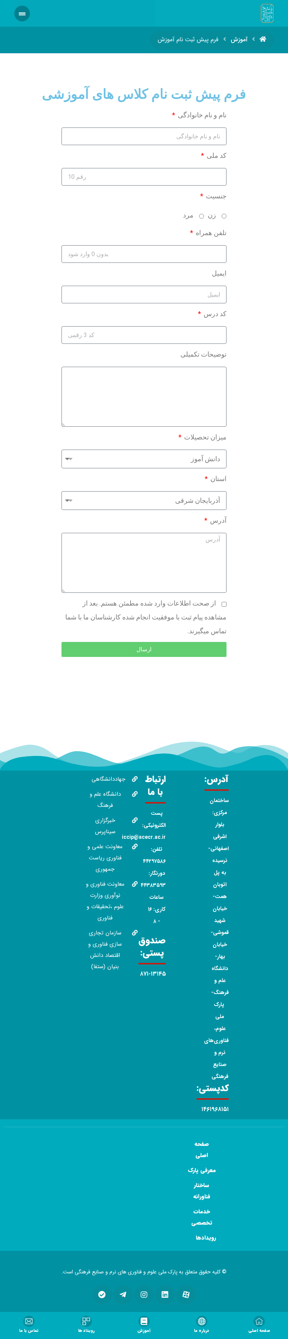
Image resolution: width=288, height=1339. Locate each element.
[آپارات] (186, 1295)
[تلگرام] (123, 1295)
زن (212, 215)
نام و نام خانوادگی (201, 115)
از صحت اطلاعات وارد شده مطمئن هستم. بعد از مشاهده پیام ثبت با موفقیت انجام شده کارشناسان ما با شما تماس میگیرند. (145, 617)
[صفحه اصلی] (263, 39)
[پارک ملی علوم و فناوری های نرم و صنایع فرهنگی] (267, 13)
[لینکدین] (165, 1295)
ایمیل (219, 273)
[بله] (102, 1295)
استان (217, 479)
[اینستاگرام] (144, 1295)
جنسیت (215, 196)
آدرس (217, 520)
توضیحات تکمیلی (203, 354)
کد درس (214, 314)
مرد (188, 215)
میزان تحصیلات (204, 437)
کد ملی (215, 155)
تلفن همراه (210, 233)
